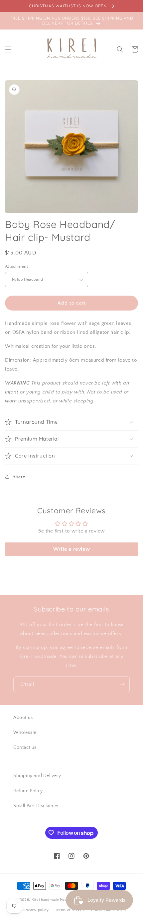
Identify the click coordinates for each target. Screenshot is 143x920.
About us (23, 717)
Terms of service (70, 910)
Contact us (25, 747)
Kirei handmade (45, 900)
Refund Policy (28, 791)
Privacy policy (36, 910)
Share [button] (19, 476)
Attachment (16, 266)
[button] (8, 49)
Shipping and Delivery (37, 775)
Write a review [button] (71, 549)
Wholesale (24, 732)
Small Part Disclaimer (36, 806)
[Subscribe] (122, 684)
